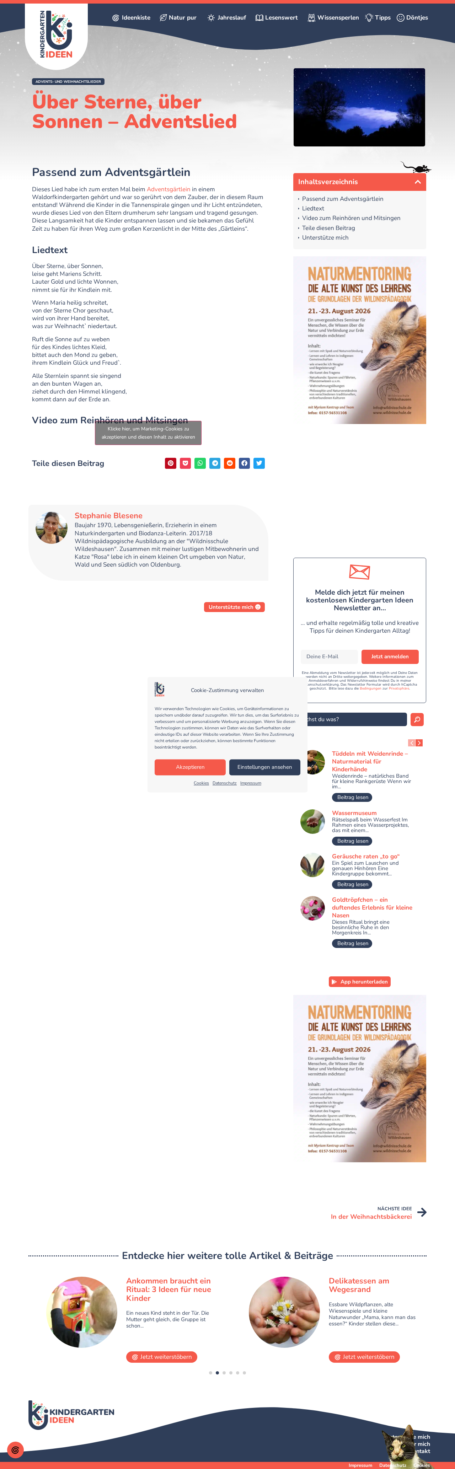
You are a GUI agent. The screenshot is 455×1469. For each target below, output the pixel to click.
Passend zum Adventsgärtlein (343, 199)
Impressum (250, 783)
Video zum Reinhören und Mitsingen (351, 218)
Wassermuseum (354, 813)
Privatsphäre (399, 688)
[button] (68, 81)
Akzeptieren (190, 767)
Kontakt (419, 1451)
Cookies (201, 783)
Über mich (416, 1444)
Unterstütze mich (325, 238)
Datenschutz (225, 783)
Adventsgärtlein (169, 189)
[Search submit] (417, 719)
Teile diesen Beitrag (328, 228)
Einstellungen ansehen (264, 767)
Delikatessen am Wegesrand (156, 1285)
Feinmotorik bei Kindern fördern (373, 1285)
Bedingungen (370, 688)
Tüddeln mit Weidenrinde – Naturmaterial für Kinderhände (370, 761)
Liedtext (313, 208)
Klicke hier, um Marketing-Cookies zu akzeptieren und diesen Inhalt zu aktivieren (148, 432)
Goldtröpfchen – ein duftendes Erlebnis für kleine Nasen (372, 908)
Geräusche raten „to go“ (366, 856)
